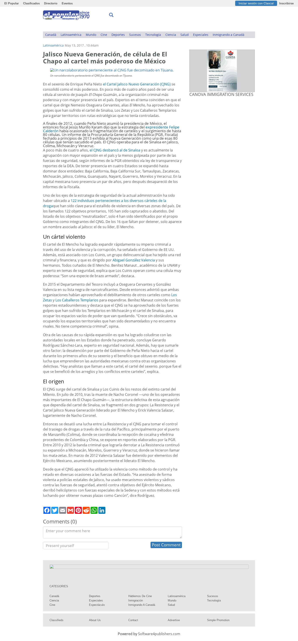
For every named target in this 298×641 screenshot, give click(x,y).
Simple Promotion (218, 620)
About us (95, 620)
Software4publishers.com (159, 633)
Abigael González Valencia (134, 260)
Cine (104, 35)
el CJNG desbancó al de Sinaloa (115, 150)
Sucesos (135, 35)
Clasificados (31, 3)
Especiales (200, 35)
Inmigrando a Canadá (228, 35)
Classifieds (56, 620)
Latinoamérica (71, 35)
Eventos (67, 3)
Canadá (50, 35)
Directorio (50, 3)
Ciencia (170, 35)
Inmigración (135, 600)
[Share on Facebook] (47, 510)
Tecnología (153, 35)
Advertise (174, 620)
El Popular (11, 3)
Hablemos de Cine (140, 596)
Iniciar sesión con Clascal (256, 3)
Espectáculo (97, 604)
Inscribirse (286, 3)
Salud (184, 35)
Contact (133, 620)
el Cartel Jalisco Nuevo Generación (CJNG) (137, 84)
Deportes (118, 35)
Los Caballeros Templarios (76, 300)
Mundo (91, 35)
